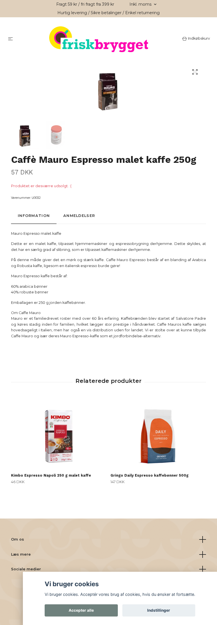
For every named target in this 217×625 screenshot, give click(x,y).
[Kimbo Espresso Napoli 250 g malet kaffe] (58, 434)
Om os (17, 540)
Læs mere (21, 555)
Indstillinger (158, 610)
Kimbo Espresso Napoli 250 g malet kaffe (51, 476)
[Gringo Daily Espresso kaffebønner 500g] (158, 434)
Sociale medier (26, 570)
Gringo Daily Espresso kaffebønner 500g (149, 476)
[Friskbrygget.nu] (98, 39)
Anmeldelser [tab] (79, 216)
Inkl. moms (141, 4)
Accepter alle (81, 610)
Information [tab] (34, 216)
